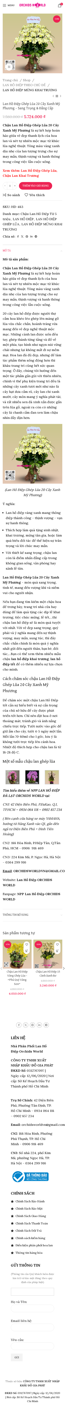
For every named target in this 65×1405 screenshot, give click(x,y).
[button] (26, 951)
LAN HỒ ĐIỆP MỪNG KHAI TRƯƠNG (30, 90)
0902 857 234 (52, 810)
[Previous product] (53, 96)
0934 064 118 (28, 810)
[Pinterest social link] (27, 236)
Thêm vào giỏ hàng (36, 185)
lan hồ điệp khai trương (30, 659)
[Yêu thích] (26, 944)
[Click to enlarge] (9, 67)
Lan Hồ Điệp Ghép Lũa (39, 170)
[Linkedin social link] (31, 236)
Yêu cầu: (17, 1340)
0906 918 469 (32, 848)
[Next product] (60, 96)
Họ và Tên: (19, 1302)
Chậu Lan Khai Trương (21, 176)
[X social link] (22, 236)
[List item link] (32, 1201)
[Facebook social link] (18, 236)
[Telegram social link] (36, 236)
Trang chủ (11, 80)
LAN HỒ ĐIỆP (23, 219)
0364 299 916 (15, 862)
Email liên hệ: (21, 1321)
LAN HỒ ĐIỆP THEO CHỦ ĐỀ (25, 85)
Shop (27, 80)
